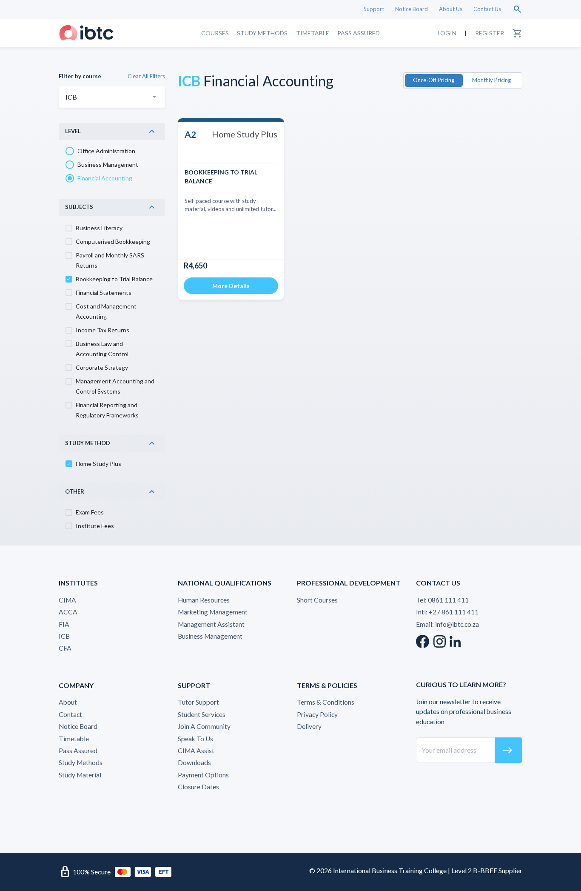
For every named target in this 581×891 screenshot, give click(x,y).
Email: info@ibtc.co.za (447, 624)
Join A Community (204, 726)
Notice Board (411, 9)
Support (374, 9)
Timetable (312, 32)
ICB (64, 636)
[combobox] (112, 97)
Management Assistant (211, 624)
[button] (112, 131)
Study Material (80, 775)
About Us (450, 9)
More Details (231, 285)
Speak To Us (195, 738)
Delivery (309, 726)
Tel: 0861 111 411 (442, 600)
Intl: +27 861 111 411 (447, 612)
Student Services (201, 714)
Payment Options (203, 775)
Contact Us (487, 9)
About (68, 702)
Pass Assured (358, 32)
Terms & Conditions (325, 702)
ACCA (68, 612)
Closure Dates (198, 787)
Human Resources (204, 600)
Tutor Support (198, 702)
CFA (65, 648)
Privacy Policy (317, 714)
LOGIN (447, 32)
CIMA (67, 600)
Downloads (194, 762)
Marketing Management (213, 612)
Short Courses (317, 600)
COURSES (215, 32)
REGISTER (489, 32)
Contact (70, 714)
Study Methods (262, 32)
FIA (64, 624)
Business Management (210, 636)
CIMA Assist (196, 750)
